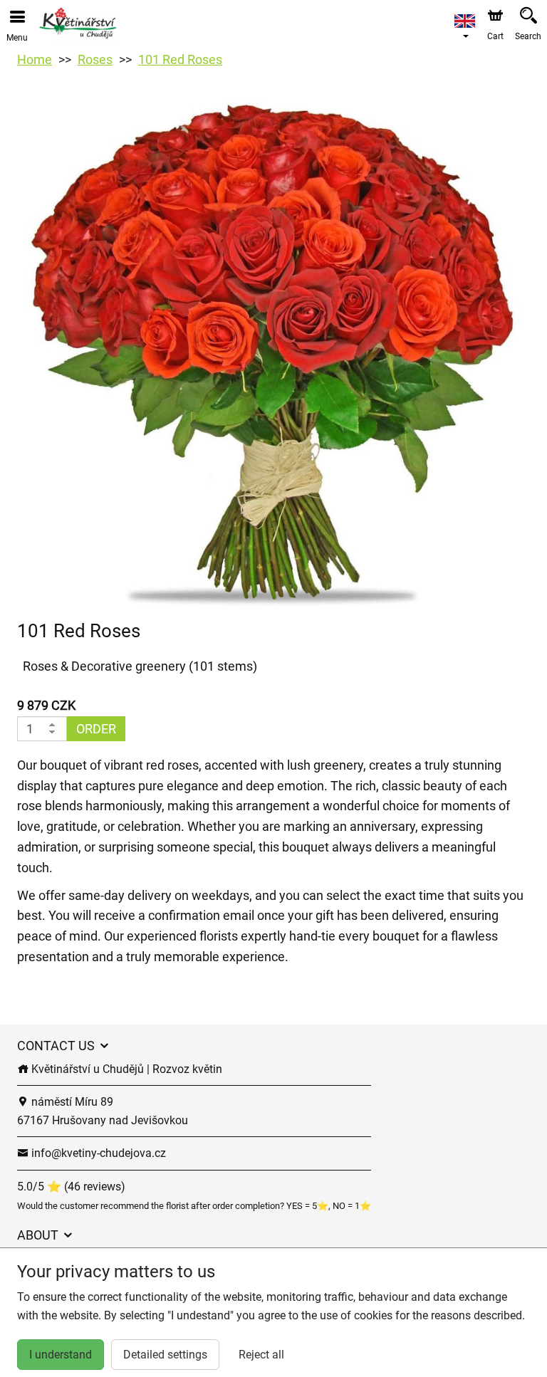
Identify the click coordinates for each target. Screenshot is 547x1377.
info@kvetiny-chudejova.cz (97, 1153)
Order (96, 728)
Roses (95, 59)
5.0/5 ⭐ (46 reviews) (71, 1186)
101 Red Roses (180, 59)
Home (34, 59)
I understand (60, 1354)
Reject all (261, 1354)
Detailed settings (165, 1354)
